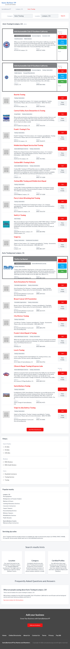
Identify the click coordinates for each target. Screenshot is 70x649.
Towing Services (9, 477)
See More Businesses (35, 429)
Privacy (51, 635)
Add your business (35, 625)
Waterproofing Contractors (11, 523)
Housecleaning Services (10, 510)
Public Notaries (7, 518)
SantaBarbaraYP (6, 9)
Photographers (7, 496)
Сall (62, 37)
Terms (44, 635)
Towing (7, 480)
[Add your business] (35, 623)
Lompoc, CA (19, 9)
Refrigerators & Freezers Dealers (12, 499)
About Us (26, 635)
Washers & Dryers (8, 501)
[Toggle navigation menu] (67, 3)
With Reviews (9, 462)
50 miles (7, 450)
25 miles (7, 447)
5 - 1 (60, 370)
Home (4, 635)
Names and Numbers (23, 642)
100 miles (7, 453)
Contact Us (36, 635)
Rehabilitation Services (9, 515)
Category (9, 16)
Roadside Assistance (11, 474)
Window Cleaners (8, 513)
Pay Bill (58, 635)
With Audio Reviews (10, 465)
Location (37, 16)
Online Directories (15, 635)
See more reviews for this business (13, 600)
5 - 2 (60, 33)
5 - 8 (60, 67)
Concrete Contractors (9, 506)
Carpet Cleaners (7, 508)
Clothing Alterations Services (11, 503)
